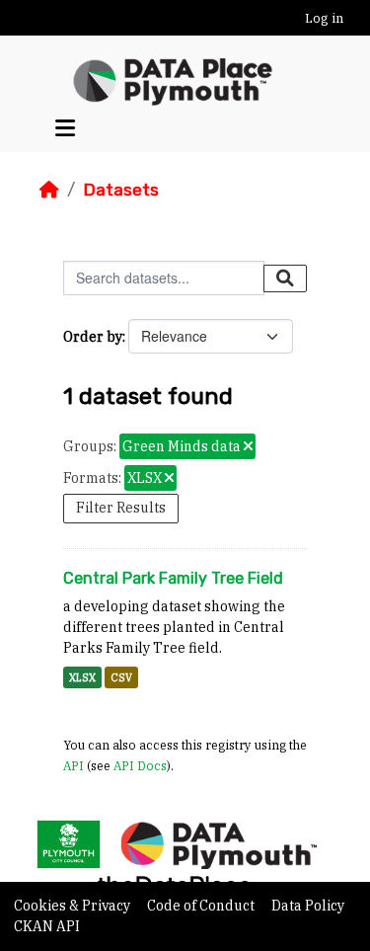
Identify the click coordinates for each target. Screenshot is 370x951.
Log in (324, 18)
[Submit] (285, 278)
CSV (121, 677)
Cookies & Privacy (73, 905)
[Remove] (248, 447)
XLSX (82, 677)
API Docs (140, 765)
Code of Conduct (202, 905)
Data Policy (307, 905)
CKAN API (47, 926)
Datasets (121, 189)
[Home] (49, 189)
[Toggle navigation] (65, 128)
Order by (92, 337)
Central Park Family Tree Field (173, 578)
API (73, 765)
